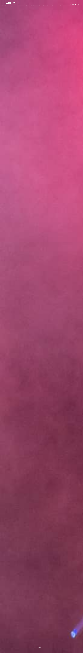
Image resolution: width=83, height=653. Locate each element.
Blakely (8, 3)
